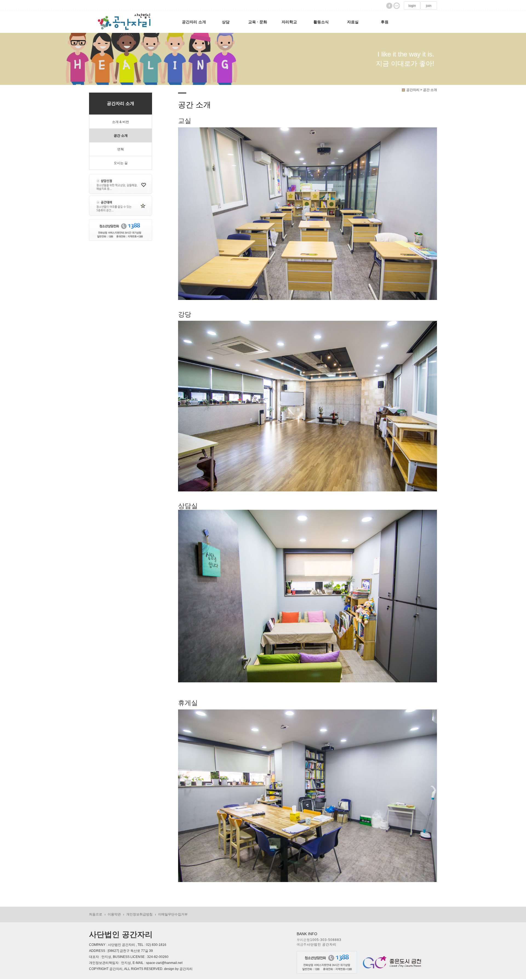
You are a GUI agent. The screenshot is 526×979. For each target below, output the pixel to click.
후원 (384, 22)
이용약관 (114, 914)
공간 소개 (121, 136)
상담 (226, 22)
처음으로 (95, 914)
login (412, 6)
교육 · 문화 (257, 22)
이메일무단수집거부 (173, 914)
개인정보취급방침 (139, 914)
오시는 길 (121, 163)
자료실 (353, 22)
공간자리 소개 (194, 22)
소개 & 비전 (120, 122)
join (428, 6)
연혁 (120, 149)
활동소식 (321, 22)
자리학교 (289, 22)
